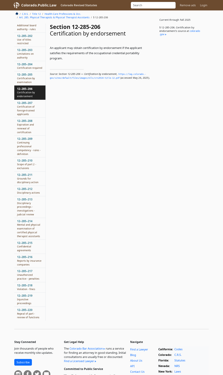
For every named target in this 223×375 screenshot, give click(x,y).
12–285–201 (26, 25)
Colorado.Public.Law (38, 5)
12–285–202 (24, 39)
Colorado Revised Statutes (79, 5)
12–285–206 (26, 92)
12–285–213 (26, 206)
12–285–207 (26, 108)
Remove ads (188, 5)
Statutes (179, 360)
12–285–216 (29, 260)
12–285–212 (28, 190)
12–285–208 (25, 126)
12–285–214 (28, 228)
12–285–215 (24, 246)
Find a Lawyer (139, 349)
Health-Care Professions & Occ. (63, 13)
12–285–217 (28, 274)
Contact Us (137, 372)
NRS (177, 366)
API (132, 366)
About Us (136, 360)
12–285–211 (27, 178)
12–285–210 (26, 164)
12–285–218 (26, 287)
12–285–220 (28, 313)
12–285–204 (29, 66)
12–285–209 (29, 146)
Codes (178, 349)
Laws (177, 371)
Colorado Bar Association (86, 348)
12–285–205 (26, 78)
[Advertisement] (182, 96)
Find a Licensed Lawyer (79, 361)
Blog (133, 355)
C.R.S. (25, 13)
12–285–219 (24, 299)
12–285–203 (25, 53)
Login (203, 5)
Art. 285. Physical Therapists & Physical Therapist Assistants (54, 17)
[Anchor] (64, 58)
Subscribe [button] (23, 362)
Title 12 (36, 13)
